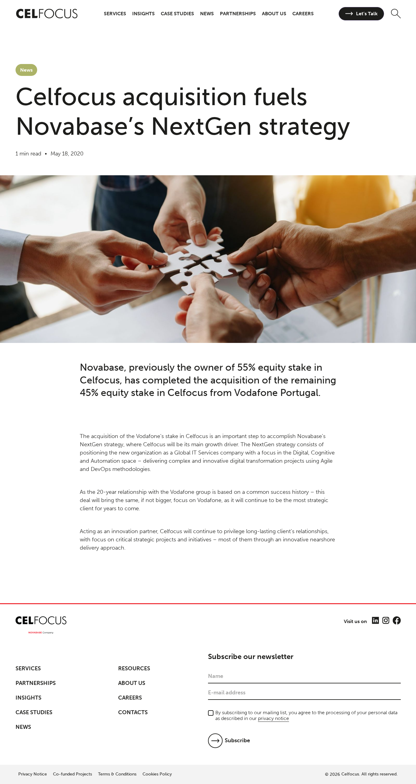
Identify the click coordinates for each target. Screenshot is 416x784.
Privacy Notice (32, 774)
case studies (177, 13)
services (115, 13)
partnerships (238, 13)
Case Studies (34, 712)
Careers (130, 697)
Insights (28, 697)
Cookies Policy (157, 774)
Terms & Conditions (117, 774)
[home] (47, 14)
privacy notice (273, 718)
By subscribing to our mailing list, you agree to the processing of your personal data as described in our (306, 715)
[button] (115, 13)
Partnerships (36, 683)
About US (131, 683)
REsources (134, 668)
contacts (133, 712)
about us (274, 13)
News (207, 13)
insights (143, 13)
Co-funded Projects (72, 774)
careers (303, 13)
